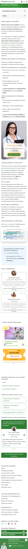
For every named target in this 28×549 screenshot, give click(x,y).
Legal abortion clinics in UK (8, 514)
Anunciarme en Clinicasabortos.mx (11, 496)
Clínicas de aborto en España (9, 510)
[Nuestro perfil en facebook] (2, 524)
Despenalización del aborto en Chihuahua (11, 399)
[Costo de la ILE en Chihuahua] (14, 235)
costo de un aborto (8, 224)
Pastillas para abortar (7, 470)
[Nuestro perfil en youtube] (12, 524)
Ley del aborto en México (9, 389)
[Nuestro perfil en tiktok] (9, 524)
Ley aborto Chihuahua (12, 253)
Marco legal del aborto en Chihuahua (13, 412)
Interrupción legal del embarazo (11, 385)
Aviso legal (4, 498)
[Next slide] (23, 344)
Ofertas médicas (5, 482)
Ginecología (4, 484)
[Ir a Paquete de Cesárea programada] (14, 333)
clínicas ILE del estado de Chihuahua (11, 45)
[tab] (13, 363)
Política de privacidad (7, 501)
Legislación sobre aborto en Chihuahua (11, 406)
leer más (7, 445)
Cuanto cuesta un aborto (8, 473)
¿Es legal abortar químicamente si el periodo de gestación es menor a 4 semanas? (14, 423)
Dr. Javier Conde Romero (9, 345)
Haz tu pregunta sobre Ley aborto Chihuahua (14, 455)
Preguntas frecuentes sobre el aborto (11, 475)
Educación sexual (6, 487)
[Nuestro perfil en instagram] (6, 524)
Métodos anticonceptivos (8, 477)
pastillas (9, 70)
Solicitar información (14, 154)
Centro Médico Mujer (14, 434)
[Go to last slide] (5, 344)
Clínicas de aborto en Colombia (10, 512)
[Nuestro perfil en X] (15, 524)
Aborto (4, 382)
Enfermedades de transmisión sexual (11, 480)
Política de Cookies (6, 503)
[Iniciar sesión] (21, 1)
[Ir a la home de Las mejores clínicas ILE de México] (8, 1)
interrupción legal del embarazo (13, 168)
